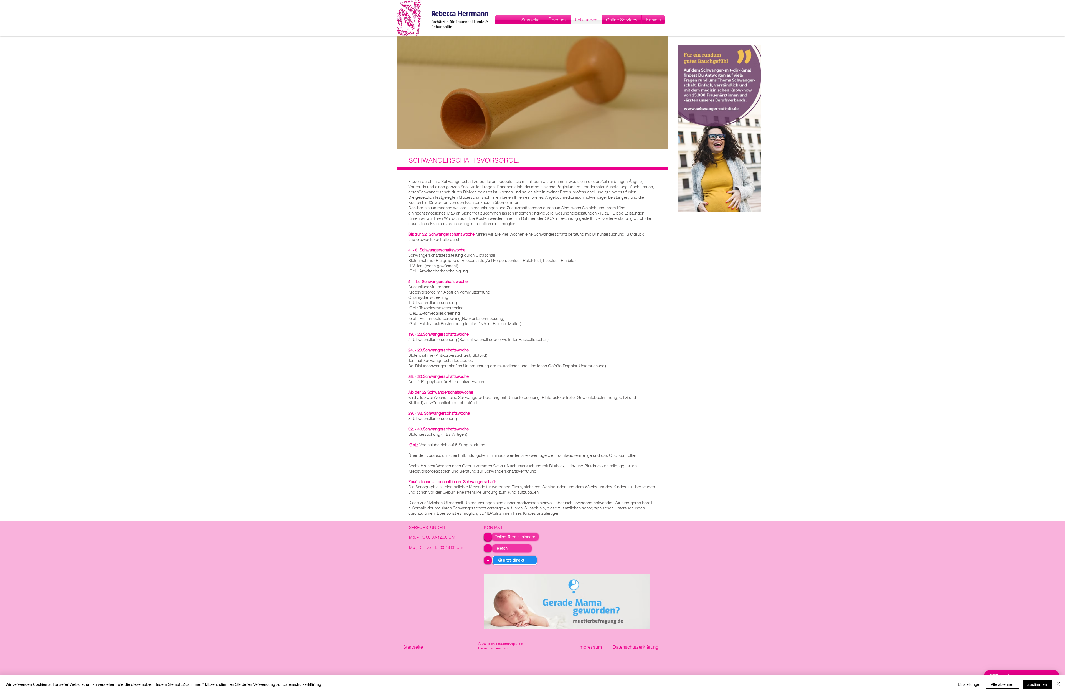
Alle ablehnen (1003, 684)
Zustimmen (1037, 684)
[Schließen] (1058, 684)
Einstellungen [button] (970, 684)
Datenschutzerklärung (302, 684)
